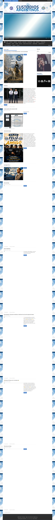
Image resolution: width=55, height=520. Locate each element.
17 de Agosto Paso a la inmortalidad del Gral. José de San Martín (16, 51)
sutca (9, 110)
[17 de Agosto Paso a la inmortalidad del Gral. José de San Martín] (13, 54)
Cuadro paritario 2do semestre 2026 (24, 0)
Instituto (20, 43)
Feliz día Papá (6, 182)
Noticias (18, 45)
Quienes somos (35, 43)
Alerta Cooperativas (8, 45)
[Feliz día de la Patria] (13, 448)
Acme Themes (35, 518)
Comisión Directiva (41, 43)
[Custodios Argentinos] (5, 42)
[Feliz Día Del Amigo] (13, 133)
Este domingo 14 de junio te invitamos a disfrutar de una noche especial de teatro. (19, 314)
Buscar (50, 52)
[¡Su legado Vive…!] (13, 167)
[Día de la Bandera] (13, 251)
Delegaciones (8, 43)
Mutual (13, 43)
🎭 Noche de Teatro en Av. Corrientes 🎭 (11, 380)
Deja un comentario (12, 83)
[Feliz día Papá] (13, 185)
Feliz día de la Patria (7, 446)
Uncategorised (6, 83)
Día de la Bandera (7, 248)
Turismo (16, 43)
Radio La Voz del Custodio (27, 43)
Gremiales (14, 45)
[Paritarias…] (13, 88)
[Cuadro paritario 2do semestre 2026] (13, 111)
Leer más (25, 54)
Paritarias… (6, 85)
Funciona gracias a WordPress (22, 518)
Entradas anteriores (7, 512)
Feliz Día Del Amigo (7, 130)
